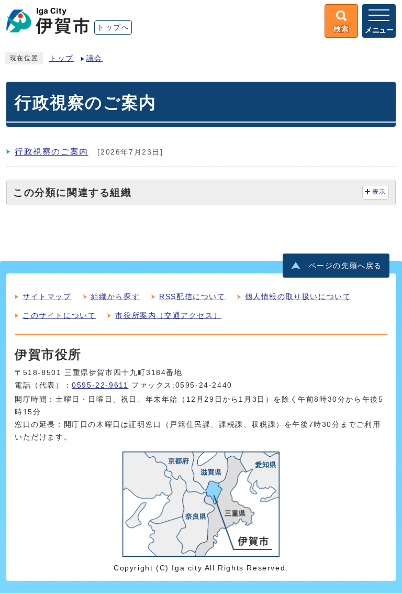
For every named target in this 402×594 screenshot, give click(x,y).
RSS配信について (192, 296)
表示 (379, 192)
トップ (61, 58)
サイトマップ (47, 296)
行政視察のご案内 (51, 151)
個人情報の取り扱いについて (298, 296)
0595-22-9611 (100, 385)
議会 (94, 58)
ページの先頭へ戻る (345, 266)
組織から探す (115, 296)
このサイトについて (59, 315)
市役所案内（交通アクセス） (168, 315)
